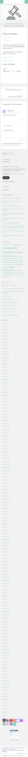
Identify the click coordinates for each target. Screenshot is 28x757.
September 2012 (6, 696)
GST (17, 262)
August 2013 (5, 661)
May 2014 (5, 633)
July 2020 (5, 408)
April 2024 (5, 367)
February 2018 (6, 492)
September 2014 (6, 621)
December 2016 (6, 536)
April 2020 (5, 417)
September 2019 (6, 436)
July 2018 (5, 476)
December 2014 (6, 611)
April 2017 (5, 524)
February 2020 (6, 423)
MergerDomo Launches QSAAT (9, 285)
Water (8, 277)
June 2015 (5, 592)
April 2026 (5, 329)
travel (19, 275)
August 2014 (5, 624)
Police (20, 270)
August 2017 (5, 511)
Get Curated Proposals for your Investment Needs (13, 288)
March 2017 (5, 527)
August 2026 (5, 323)
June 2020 (5, 411)
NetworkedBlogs (13, 730)
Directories (19, 256)
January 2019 (5, 458)
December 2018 (6, 461)
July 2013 (5, 665)
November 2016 (6, 539)
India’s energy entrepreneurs (9, 299)
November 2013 (6, 652)
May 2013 (5, 671)
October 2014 (5, 618)
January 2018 (5, 495)
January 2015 (5, 608)
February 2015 (6, 605)
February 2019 (6, 455)
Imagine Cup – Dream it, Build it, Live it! (11, 302)
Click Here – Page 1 (7, 57)
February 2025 (6, 348)
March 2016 (5, 564)
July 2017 (5, 514)
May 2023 (5, 389)
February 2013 (6, 680)
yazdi (5, 38)
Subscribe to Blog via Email (11, 166)
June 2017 (5, 517)
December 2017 (6, 498)
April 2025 (5, 342)
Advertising (5, 244)
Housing (4, 264)
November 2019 (6, 429)
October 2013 (5, 655)
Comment (21, 140)
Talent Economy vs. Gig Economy (10, 305)
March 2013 (5, 677)
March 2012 (5, 715)
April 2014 (5, 636)
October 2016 (5, 542)
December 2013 (6, 649)
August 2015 (5, 586)
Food (4, 30)
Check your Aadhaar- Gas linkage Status (11, 205)
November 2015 (6, 577)
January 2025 (5, 351)
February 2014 (6, 643)
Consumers (16, 735)
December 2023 (6, 376)
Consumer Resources (14, 23)
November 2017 (6, 502)
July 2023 (5, 386)
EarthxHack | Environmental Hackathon (11, 315)
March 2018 (5, 489)
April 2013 (5, 674)
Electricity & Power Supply (17, 258)
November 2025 (6, 335)
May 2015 (5, 596)
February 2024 (6, 370)
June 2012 (5, 705)
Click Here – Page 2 (7, 60)
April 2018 (5, 486)
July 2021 (5, 398)
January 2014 (5, 646)
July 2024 (5, 360)
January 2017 (5, 533)
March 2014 (5, 639)
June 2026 (5, 326)
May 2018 (5, 483)
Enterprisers (8, 282)
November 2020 (6, 404)
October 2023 (5, 379)
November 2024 (6, 354)
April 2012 (5, 712)
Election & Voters (7, 258)
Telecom (16, 275)
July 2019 (5, 439)
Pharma (17, 270)
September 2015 (6, 583)
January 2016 (5, 571)
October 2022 (5, 392)
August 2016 (5, 549)
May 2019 (5, 445)
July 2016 (5, 552)
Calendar (21, 245)
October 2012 (5, 693)
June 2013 (5, 668)
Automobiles (11, 245)
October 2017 (5, 505)
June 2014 (5, 630)
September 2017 (6, 508)
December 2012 (6, 687)
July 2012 (5, 702)
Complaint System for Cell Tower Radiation (12, 198)
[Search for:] (9, 153)
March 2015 (5, 602)
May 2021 (5, 401)
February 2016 (6, 567)
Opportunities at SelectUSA (8, 311)
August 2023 (5, 382)
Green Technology (10, 262)
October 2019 (5, 433)
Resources (19, 273)
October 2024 (5, 357)
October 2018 (5, 467)
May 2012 (5, 708)
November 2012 (6, 690)
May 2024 (5, 364)
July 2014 (5, 627)
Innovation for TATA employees (9, 308)
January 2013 (5, 683)
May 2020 (5, 414)
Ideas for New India (7, 296)
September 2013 (6, 658)
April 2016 (5, 561)
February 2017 (6, 530)
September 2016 (6, 545)
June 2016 (5, 555)
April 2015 (5, 599)
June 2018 (5, 480)
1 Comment (7, 40)
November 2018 (6, 464)
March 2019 (5, 451)
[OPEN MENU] (1, 1)
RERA (14, 273)
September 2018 (6, 470)
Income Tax (9, 264)
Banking (16, 245)
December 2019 (6, 426)
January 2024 (5, 373)
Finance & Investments (8, 260)
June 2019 (5, 442)
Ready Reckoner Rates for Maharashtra (11, 223)
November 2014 (6, 614)
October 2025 (5, 339)
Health (20, 262)
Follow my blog (14, 737)
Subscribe (6, 177)
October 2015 (5, 580)
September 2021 (6, 395)
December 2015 (6, 574)
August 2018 (5, 473)
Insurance (15, 264)
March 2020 (5, 420)
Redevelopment (7, 273)
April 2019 (5, 448)
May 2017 (5, 520)
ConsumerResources (13, 732)
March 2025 (5, 345)
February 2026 (6, 332)
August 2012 (5, 699)
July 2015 (5, 589)
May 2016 (5, 558)
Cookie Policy (4, 751)
